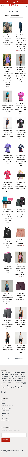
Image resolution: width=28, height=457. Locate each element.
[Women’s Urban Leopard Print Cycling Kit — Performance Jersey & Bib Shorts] (7, 27)
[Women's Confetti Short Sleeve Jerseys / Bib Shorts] (7, 123)
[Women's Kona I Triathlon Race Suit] (7, 338)
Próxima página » (19, 358)
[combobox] (16, 16)
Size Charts (4, 418)
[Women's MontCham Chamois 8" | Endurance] (7, 313)
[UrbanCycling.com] (14, 5)
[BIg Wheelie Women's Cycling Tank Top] (7, 232)
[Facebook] (2, 392)
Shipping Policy (5, 415)
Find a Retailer (5, 410)
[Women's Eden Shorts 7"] (21, 286)
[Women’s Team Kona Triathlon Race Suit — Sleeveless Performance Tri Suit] (7, 286)
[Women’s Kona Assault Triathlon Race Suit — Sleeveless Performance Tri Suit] (21, 257)
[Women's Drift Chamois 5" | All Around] (7, 257)
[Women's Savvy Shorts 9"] (21, 232)
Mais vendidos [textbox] (15, 15)
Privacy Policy (5, 420)
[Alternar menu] (1, 5)
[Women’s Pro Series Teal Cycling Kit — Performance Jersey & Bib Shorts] (7, 96)
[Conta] (23, 5)
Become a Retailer (6, 408)
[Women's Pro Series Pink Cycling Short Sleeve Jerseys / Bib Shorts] (21, 96)
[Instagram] (5, 392)
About (3, 403)
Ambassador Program (7, 405)
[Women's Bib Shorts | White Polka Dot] (21, 313)
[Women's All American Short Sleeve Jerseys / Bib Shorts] (21, 148)
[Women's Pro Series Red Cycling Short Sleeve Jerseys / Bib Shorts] (7, 175)
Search (3, 400)
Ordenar (7, 15)
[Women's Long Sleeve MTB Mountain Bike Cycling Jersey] (21, 202)
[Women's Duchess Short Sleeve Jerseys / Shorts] (21, 123)
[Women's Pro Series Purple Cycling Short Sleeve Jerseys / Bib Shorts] (7, 148)
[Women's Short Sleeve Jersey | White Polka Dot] (21, 338)
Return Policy (5, 413)
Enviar (5, 439)
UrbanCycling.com (9, 450)
